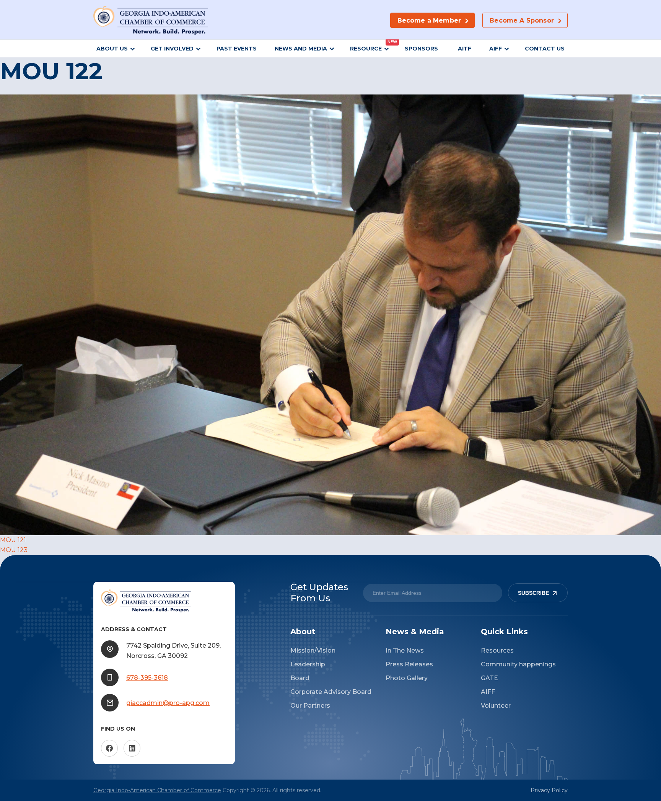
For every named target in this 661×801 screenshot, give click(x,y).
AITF (464, 48)
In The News (405, 650)
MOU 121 (13, 540)
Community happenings (518, 664)
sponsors (422, 48)
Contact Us (545, 48)
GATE (489, 678)
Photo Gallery (407, 678)
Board (299, 678)
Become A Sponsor (522, 20)
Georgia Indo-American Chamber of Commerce (157, 790)
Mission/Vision (312, 650)
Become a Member (429, 20)
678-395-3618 (147, 677)
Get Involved (172, 48)
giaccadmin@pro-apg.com (168, 703)
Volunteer (496, 705)
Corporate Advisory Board (330, 691)
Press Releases (409, 664)
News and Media (301, 48)
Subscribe (533, 593)
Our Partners (310, 705)
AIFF (495, 48)
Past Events (237, 48)
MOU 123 (14, 550)
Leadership (307, 664)
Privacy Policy (549, 790)
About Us (112, 48)
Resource (366, 48)
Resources (497, 650)
